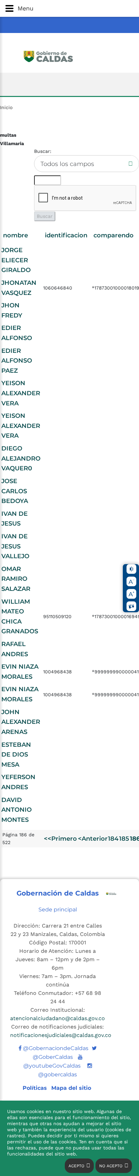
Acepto (76, 1166)
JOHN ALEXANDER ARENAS (20, 722)
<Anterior (93, 838)
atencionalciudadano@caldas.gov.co (57, 1018)
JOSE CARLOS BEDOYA (14, 491)
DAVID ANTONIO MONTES (16, 810)
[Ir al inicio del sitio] (69, 55)
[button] (69, 8)
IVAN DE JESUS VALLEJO (15, 546)
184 (113, 838)
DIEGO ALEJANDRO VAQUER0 (20, 458)
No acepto (110, 1166)
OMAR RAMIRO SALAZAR (15, 579)
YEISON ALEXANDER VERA (20, 393)
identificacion (66, 235)
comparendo (113, 235)
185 (124, 838)
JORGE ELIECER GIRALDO (16, 260)
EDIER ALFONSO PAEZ (16, 360)
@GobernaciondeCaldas (55, 1048)
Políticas (36, 1088)
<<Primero (60, 838)
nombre (15, 235)
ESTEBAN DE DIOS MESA (16, 754)
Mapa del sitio (71, 1088)
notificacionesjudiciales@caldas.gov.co (60, 1035)
